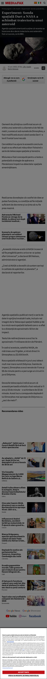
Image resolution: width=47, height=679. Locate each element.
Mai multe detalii (10, 641)
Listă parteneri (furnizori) (7, 668)
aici (23, 649)
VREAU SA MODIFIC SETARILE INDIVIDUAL (23, 675)
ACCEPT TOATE (23, 672)
